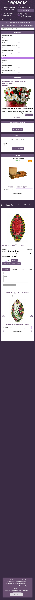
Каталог (22, 22)
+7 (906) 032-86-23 (9, 7)
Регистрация (5, 19)
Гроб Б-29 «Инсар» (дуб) (17, 187)
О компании (23, 25)
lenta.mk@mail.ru (25, 7)
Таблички (4, 55)
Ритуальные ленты (7, 65)
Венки (4, 58)
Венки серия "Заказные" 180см (19, 204)
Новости (29, 22)
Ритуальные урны (7, 35)
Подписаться (17, 129)
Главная (5, 22)
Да (6, 143)
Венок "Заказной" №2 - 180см (17, 325)
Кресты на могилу (7, 53)
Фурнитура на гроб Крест (9, 70)
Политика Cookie (17, 592)
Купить (14, 260)
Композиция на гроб (7, 63)
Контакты (31, 25)
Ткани (3, 73)
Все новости (17, 117)
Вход (11, 19)
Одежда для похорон (8, 48)
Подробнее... (28, 115)
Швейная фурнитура (7, 50)
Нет (6, 145)
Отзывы (3, 25)
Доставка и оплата (12, 25)
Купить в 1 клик (17, 193)
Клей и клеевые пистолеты (9, 45)
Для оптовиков (14, 22)
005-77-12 (8, 9)
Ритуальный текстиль (8, 68)
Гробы (4, 43)
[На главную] (17, 3)
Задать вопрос (6, 263)
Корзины (4, 60)
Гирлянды (5, 40)
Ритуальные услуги (7, 38)
